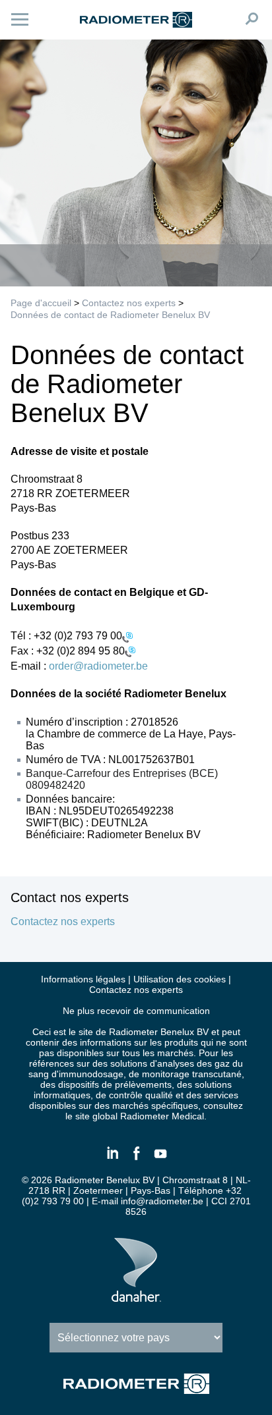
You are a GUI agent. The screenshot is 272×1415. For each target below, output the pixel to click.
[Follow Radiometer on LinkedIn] (112, 1159)
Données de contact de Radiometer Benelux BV (110, 314)
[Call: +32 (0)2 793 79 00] (127, 636)
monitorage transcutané (192, 1074)
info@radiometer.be (162, 1201)
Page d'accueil (41, 303)
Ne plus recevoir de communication (136, 1010)
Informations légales (83, 979)
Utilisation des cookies (179, 979)
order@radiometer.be (98, 666)
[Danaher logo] (136, 1296)
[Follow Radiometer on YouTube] (160, 1159)
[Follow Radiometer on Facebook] (136, 1159)
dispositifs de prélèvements (115, 1084)
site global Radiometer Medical (139, 1116)
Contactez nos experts (129, 303)
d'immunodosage (87, 1074)
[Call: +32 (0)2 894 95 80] (130, 651)
